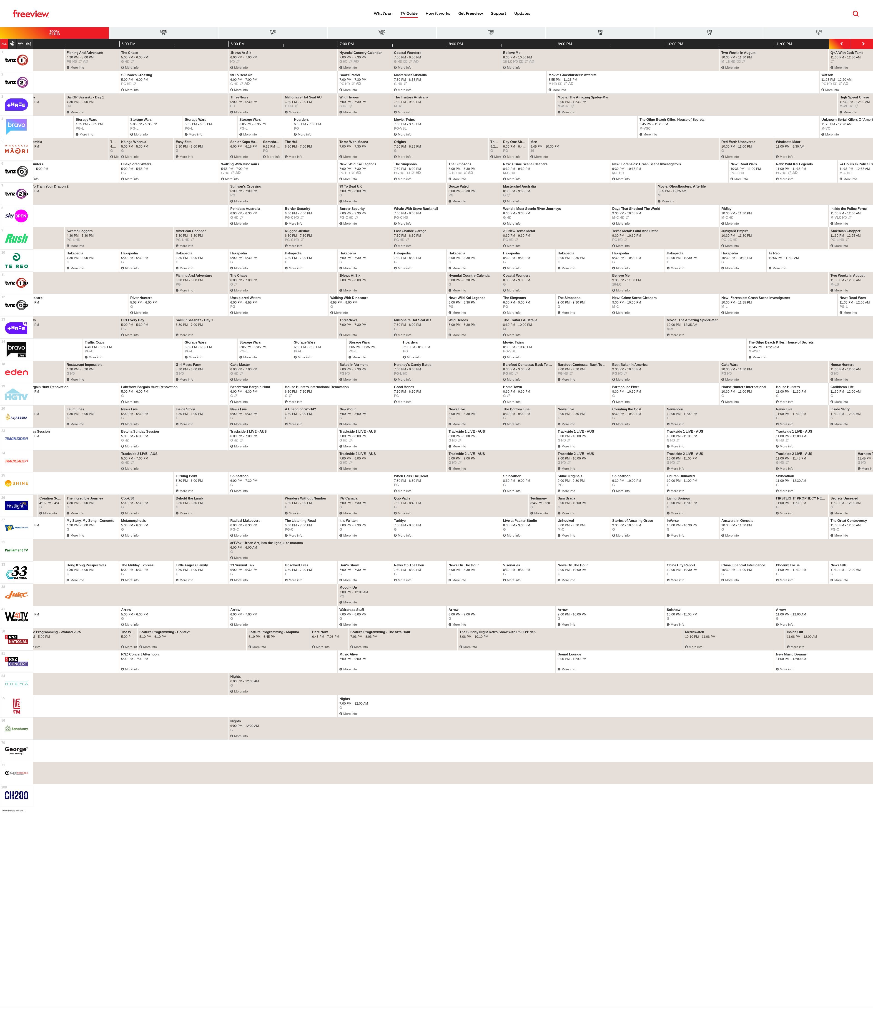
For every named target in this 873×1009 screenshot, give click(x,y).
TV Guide (409, 13)
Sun (818, 33)
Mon (163, 33)
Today (54, 33)
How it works (438, 13)
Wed (382, 33)
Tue (273, 33)
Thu (491, 33)
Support (498, 13)
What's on (383, 13)
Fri (600, 33)
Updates (522, 13)
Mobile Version (16, 810)
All (4, 43)
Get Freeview (470, 13)
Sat (709, 33)
